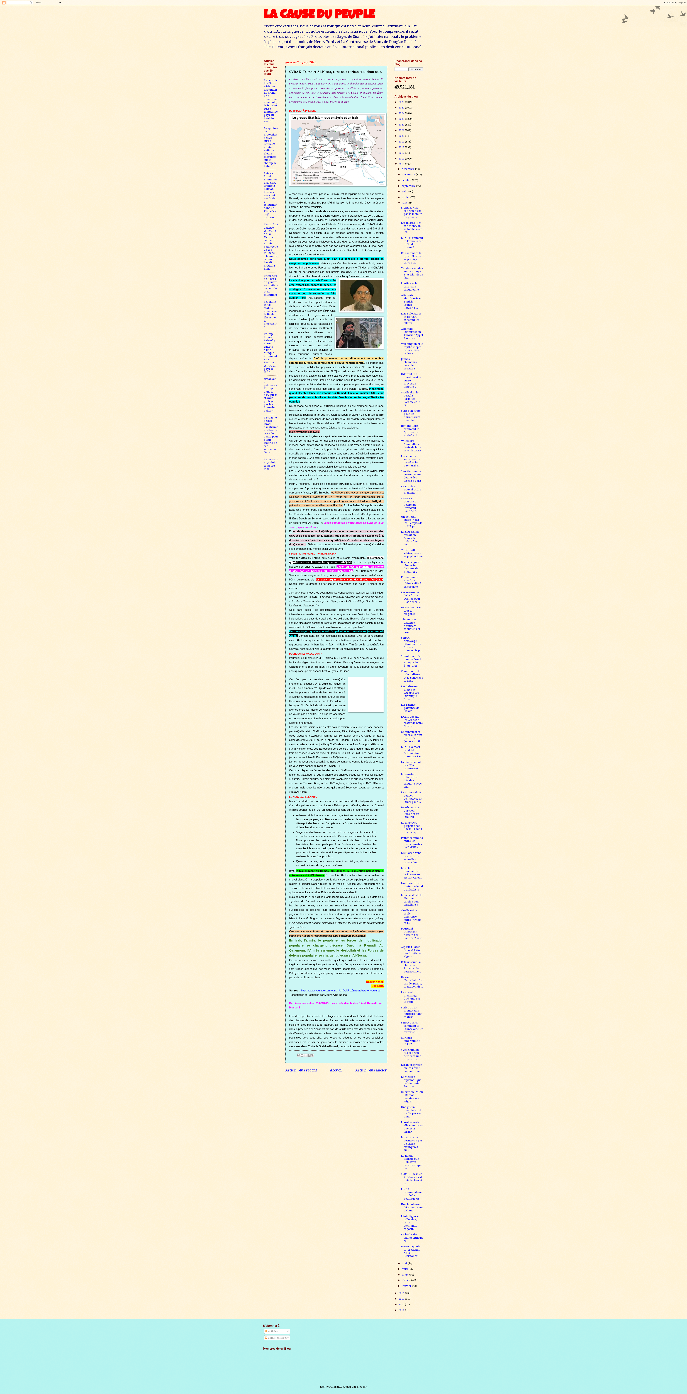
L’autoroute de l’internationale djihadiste (412, 886)
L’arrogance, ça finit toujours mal (271, 464)
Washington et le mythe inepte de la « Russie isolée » (412, 348)
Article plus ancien (371, 1070)
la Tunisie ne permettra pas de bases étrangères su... (411, 1144)
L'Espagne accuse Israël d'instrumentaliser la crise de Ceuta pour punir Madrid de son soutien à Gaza (271, 435)
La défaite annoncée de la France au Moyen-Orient (411, 873)
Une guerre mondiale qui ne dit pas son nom (411, 1111)
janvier (407, 1285)
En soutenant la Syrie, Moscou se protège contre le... (411, 257)
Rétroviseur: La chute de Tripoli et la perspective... (411, 966)
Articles (272, 1331)
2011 (402, 1310)
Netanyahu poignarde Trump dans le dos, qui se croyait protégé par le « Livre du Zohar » (270, 394)
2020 (402, 135)
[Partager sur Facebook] (309, 1055)
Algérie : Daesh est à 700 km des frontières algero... (411, 951)
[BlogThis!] (302, 1055)
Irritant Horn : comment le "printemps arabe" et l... (410, 430)
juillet (406, 197)
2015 (402, 164)
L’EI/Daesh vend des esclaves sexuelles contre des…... (411, 857)
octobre (407, 180)
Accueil (336, 1070)
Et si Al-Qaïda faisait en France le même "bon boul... (410, 538)
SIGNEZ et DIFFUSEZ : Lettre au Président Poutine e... (409, 505)
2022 (402, 124)
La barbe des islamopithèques (412, 1237)
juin (405, 202)
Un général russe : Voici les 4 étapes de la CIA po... (411, 521)
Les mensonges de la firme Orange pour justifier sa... (411, 597)
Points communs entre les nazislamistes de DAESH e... (412, 842)
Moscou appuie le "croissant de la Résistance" (410, 1251)
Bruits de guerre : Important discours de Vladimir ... (411, 567)
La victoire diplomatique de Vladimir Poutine (411, 1081)
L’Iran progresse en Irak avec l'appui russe (411, 1068)
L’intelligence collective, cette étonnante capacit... (410, 1223)
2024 (402, 113)
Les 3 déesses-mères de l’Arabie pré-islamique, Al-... (410, 693)
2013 (402, 1298)
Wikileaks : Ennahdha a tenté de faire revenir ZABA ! (412, 445)
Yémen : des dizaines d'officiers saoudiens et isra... (410, 626)
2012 (402, 1304)
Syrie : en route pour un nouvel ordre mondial (411, 415)
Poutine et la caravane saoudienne (410, 286)
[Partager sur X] (305, 1055)
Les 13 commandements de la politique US (411, 1194)
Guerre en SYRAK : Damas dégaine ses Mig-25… (412, 1096)
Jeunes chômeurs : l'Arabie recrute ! (409, 363)
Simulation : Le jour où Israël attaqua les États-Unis (411, 661)
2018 (402, 147)
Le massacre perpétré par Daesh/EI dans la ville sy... (411, 827)
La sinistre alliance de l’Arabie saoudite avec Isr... (411, 780)
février (406, 1280)
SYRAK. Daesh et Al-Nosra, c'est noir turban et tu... (411, 1178)
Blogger (362, 1386)
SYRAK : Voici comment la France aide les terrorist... (412, 1027)
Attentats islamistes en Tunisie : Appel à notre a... (412, 333)
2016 (402, 158)
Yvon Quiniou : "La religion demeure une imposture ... (411, 1054)
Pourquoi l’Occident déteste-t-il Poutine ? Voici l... (412, 935)
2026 (402, 102)
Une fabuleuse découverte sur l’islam (412, 1207)
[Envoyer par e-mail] (298, 1055)
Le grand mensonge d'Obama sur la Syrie (410, 997)
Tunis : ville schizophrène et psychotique (412, 553)
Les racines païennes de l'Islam (410, 708)
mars (405, 1274)
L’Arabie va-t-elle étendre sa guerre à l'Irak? (412, 1127)
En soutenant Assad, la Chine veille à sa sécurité (411, 582)
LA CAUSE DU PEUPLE (319, 15)
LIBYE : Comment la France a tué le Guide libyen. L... (412, 242)
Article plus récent (301, 1070)
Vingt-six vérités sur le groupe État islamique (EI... (412, 273)
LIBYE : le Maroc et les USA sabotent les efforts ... (411, 318)
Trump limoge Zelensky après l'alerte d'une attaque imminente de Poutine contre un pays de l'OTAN (270, 353)
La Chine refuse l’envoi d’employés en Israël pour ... (411, 797)
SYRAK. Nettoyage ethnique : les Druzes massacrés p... (411, 644)
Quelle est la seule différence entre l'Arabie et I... (411, 917)
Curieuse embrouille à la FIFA (410, 1041)
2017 (402, 152)
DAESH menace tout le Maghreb (411, 610)
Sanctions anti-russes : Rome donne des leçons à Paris (411, 476)
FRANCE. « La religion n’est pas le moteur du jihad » (411, 212)
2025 (402, 107)
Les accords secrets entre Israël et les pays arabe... (410, 461)
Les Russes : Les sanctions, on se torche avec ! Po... (411, 227)
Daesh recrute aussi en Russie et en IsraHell (410, 812)
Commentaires (277, 1337)
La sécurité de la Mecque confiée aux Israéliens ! (411, 900)
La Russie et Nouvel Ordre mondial (411, 489)
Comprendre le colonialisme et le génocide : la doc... (412, 676)
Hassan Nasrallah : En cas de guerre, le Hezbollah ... (412, 982)
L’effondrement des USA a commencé (411, 765)
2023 (402, 118)
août (405, 191)
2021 (402, 130)
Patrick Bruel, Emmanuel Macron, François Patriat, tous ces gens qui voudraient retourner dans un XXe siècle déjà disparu (270, 195)
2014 (402, 1293)
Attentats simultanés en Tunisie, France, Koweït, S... (411, 302)
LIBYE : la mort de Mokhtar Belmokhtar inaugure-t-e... (412, 751)
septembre (409, 186)
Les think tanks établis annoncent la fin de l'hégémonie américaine (271, 314)
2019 (402, 141)
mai (405, 1263)
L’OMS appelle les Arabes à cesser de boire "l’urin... (412, 721)
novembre (409, 174)
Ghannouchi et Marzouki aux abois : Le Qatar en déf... (411, 736)
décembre (408, 169)
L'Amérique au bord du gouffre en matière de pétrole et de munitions (271, 285)
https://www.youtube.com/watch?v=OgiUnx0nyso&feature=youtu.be (340, 990)
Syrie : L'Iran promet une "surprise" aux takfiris (411, 1012)
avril (405, 1268)
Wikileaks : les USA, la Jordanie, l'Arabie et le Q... (410, 399)
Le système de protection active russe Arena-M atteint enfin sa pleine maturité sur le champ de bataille (271, 147)
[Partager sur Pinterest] (312, 1055)
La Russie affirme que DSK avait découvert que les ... (411, 1162)
